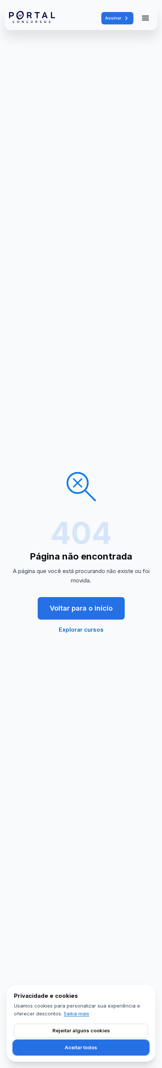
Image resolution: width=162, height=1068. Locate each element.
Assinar (113, 18)
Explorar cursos (81, 629)
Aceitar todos (81, 1047)
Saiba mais (76, 1014)
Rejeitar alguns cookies (81, 1030)
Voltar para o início (81, 608)
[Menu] (145, 18)
